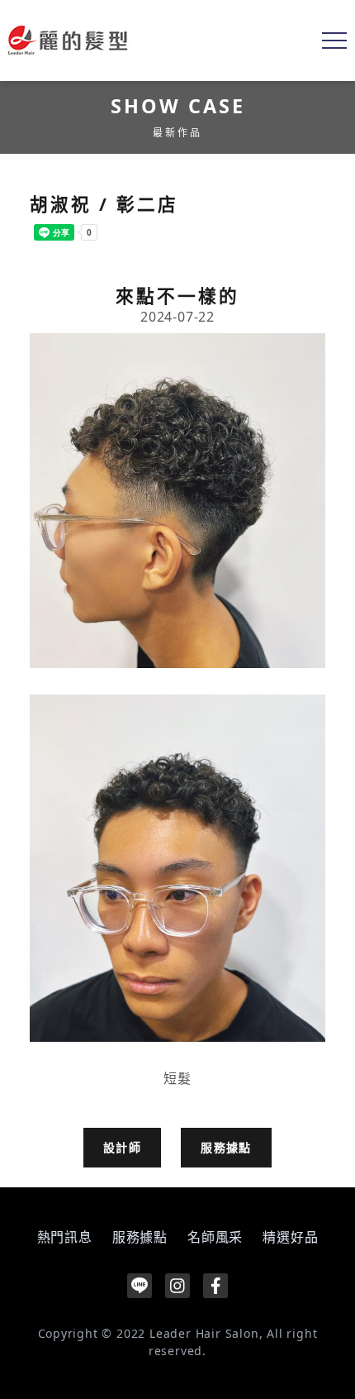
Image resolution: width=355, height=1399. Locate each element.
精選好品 (290, 1237)
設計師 (122, 1147)
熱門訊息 (64, 1237)
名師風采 (215, 1237)
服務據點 (226, 1147)
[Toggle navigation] (334, 40)
